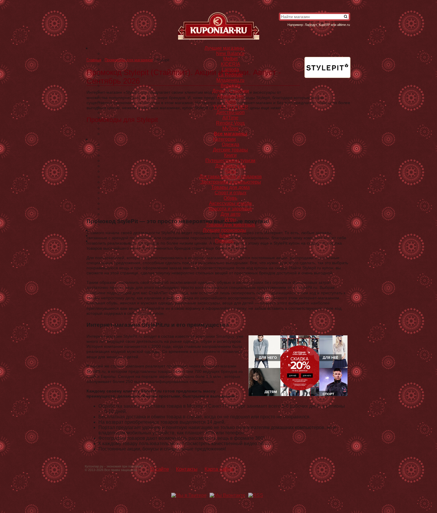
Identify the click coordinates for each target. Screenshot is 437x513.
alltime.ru (343, 24)
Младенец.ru (230, 80)
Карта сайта (219, 469)
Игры (230, 219)
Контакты (186, 469)
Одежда (230, 144)
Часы (230, 171)
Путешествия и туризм (230, 160)
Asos (230, 101)
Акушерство (230, 96)
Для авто (230, 214)
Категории (224, 139)
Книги (230, 155)
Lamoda (230, 69)
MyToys (230, 128)
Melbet (230, 58)
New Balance (230, 53)
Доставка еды (230, 165)
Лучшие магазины (224, 48)
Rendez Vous (230, 123)
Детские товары (230, 149)
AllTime (230, 117)
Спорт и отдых (230, 192)
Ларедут (311, 24)
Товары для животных (230, 224)
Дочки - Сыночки (230, 90)
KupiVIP (324, 24)
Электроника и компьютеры (230, 181)
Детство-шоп (230, 112)
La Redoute (230, 74)
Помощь (224, 240)
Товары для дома (230, 187)
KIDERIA (230, 64)
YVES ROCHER (230, 107)
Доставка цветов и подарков (230, 176)
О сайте (159, 469)
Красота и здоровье (230, 208)
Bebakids (230, 85)
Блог (224, 235)
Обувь (230, 198)
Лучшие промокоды (224, 230)
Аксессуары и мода (230, 203)
